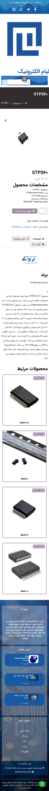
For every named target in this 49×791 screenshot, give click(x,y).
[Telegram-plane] (28, 9)
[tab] (38, 239)
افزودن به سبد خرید (23, 211)
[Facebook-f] (35, 9)
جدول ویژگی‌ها (19, 238)
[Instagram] (14, 9)
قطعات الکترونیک (30, 226)
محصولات (17, 103)
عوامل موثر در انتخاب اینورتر (21, 696)
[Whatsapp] (21, 9)
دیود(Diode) (17, 226)
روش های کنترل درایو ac (21, 676)
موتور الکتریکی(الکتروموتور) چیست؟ (21, 658)
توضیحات (37, 238)
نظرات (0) (36, 244)
